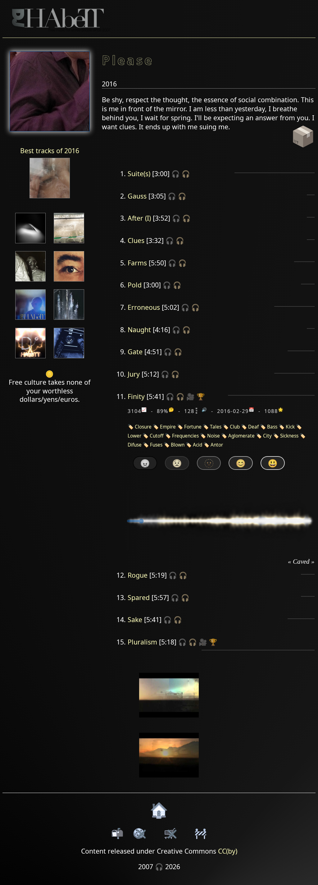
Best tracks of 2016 (49, 150)
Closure (143, 427)
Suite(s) (139, 173)
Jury (134, 373)
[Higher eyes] (69, 282)
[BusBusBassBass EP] (30, 243)
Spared (139, 597)
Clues (136, 240)
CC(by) (227, 850)
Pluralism (142, 641)
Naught (139, 329)
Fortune (193, 427)
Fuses (156, 445)
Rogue (138, 575)
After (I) (139, 217)
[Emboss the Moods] (69, 243)
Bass (272, 427)
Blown (177, 445)
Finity (136, 396)
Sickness (289, 436)
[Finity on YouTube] (169, 721)
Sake (135, 619)
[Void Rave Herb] (69, 358)
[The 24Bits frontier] (30, 282)
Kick (290, 427)
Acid (197, 445)
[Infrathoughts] (30, 320)
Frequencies (185, 436)
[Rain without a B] (30, 358)
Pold (135, 284)
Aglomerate (241, 436)
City (267, 436)
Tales (215, 427)
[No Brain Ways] (49, 198)
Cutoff (157, 436)
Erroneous (144, 307)
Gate (135, 351)
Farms (137, 262)
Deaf (253, 427)
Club (235, 427)
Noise (213, 436)
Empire (168, 427)
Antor (217, 445)
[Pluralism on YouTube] (169, 781)
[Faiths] (69, 320)
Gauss (137, 195)
